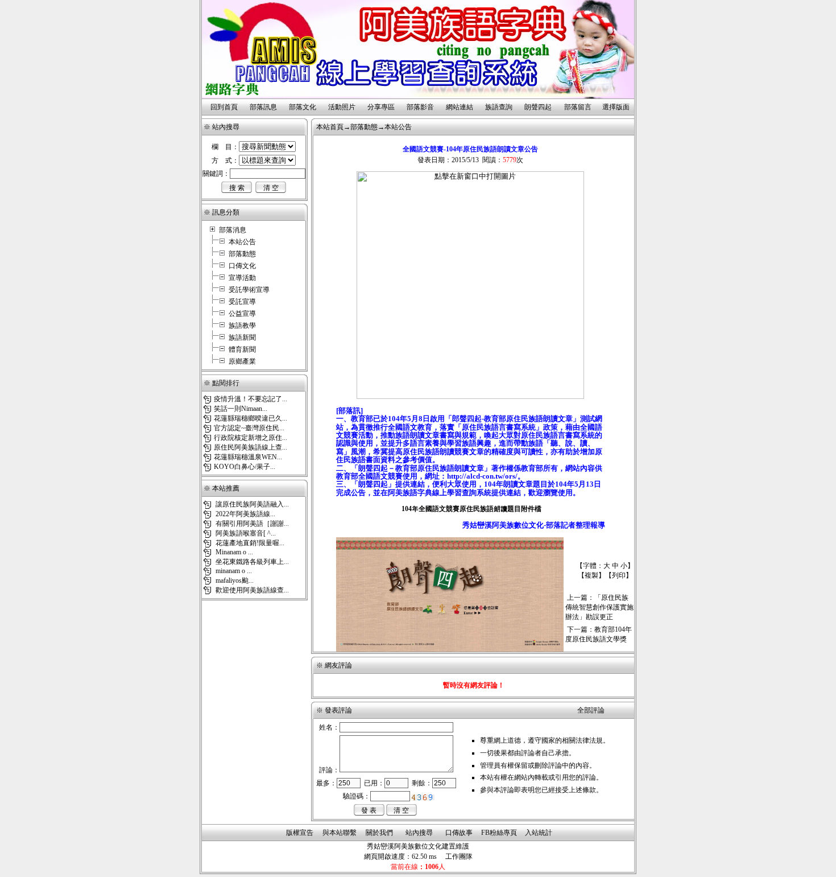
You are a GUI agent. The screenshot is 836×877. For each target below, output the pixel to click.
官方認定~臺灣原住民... (249, 428)
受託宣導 (242, 302)
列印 (619, 575)
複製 (591, 575)
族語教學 (242, 326)
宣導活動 (242, 278)
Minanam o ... (233, 552)
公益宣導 (242, 314)
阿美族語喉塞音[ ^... (245, 533)
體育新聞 (242, 349)
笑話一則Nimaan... (240, 409)
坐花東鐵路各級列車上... (251, 562)
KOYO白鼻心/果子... (244, 467)
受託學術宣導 (249, 290)
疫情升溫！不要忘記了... (250, 399)
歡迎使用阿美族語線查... (251, 590)
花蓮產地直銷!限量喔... (249, 543)
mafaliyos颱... (234, 580)
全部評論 (591, 710)
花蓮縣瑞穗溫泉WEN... (248, 457)
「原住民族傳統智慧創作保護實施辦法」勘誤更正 (599, 607)
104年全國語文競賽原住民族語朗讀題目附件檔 (470, 509)
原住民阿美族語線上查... (250, 447)
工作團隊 (459, 856)
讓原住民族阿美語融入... (251, 504)
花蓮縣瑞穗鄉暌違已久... (250, 418)
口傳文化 (242, 266)
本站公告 (242, 242)
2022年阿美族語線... (244, 514)
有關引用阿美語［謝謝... (251, 524)
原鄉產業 (242, 361)
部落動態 (242, 254)
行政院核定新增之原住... (250, 438)
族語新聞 (242, 337)
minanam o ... (233, 571)
